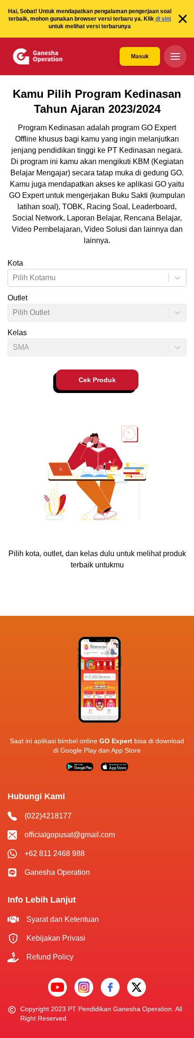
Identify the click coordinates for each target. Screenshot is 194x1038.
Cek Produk (97, 380)
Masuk (140, 56)
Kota (15, 263)
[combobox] (14, 277)
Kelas (17, 333)
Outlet (17, 298)
